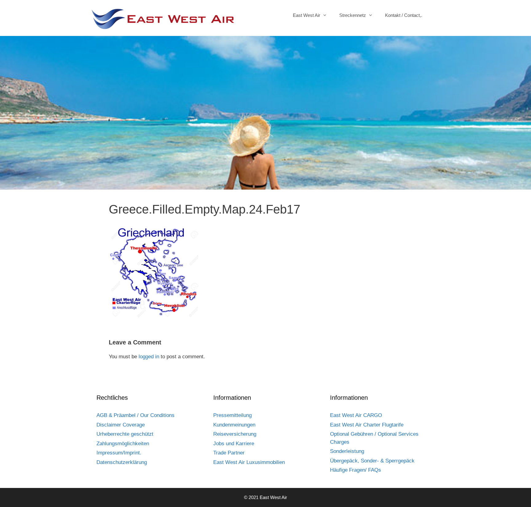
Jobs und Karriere (233, 443)
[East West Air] (162, 19)
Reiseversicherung (234, 434)
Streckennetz (352, 15)
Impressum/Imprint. (118, 453)
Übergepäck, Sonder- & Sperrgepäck (372, 461)
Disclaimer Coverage (120, 425)
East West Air (306, 15)
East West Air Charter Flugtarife (366, 425)
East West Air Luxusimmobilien (249, 462)
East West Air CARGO (356, 415)
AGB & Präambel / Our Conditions (135, 415)
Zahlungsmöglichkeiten (122, 443)
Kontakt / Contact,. (403, 15)
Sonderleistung (347, 451)
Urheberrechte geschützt (124, 434)
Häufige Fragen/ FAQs (355, 470)
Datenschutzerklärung (121, 462)
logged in (149, 357)
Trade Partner (229, 453)
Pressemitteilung (232, 415)
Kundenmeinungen (234, 425)
